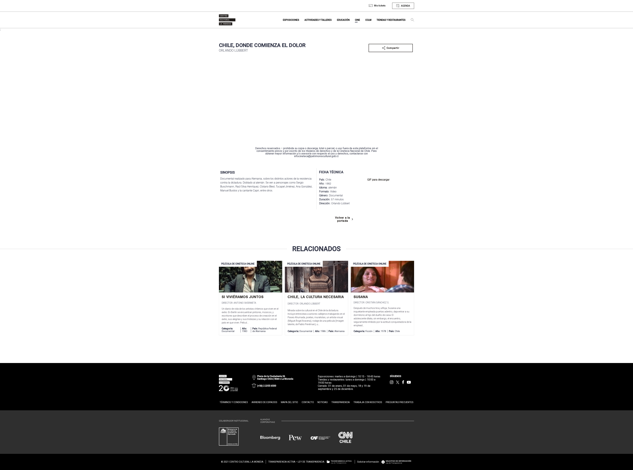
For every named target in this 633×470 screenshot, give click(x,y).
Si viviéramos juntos (243, 297)
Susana (361, 297)
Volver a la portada (342, 219)
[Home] (227, 20)
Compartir (393, 48)
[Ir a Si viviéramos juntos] (250, 276)
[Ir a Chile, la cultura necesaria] (316, 276)
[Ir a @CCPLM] (391, 382)
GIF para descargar (378, 179)
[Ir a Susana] (382, 276)
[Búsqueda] (412, 20)
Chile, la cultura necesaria (316, 297)
